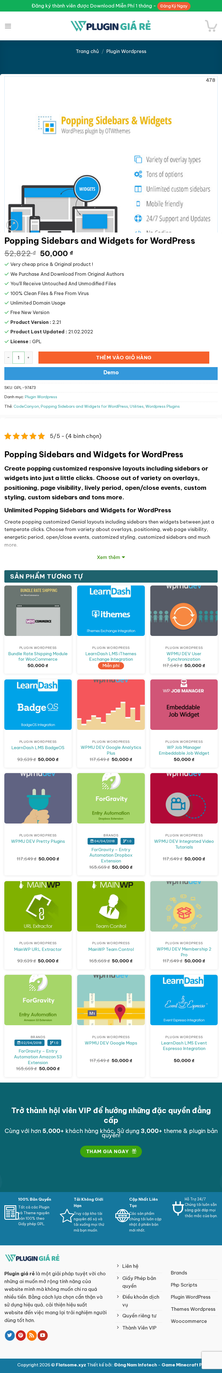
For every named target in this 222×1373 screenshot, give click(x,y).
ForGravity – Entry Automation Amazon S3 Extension (38, 1056)
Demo (111, 372)
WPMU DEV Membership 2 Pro (184, 951)
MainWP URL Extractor (38, 949)
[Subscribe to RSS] (32, 1335)
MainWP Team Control (111, 949)
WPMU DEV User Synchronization (183, 656)
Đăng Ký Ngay (174, 6)
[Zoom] (12, 225)
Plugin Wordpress (126, 51)
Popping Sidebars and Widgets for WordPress (84, 406)
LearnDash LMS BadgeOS (37, 747)
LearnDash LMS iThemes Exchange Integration (110, 656)
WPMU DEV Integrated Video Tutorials (184, 844)
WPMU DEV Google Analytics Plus (111, 750)
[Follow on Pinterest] (21, 1335)
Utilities (137, 406)
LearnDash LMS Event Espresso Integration (184, 1045)
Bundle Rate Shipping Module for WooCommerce (38, 656)
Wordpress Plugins (162, 406)
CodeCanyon (26, 406)
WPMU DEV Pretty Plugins (38, 841)
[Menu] (8, 26)
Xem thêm (108, 557)
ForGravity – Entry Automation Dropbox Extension (110, 855)
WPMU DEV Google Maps (111, 1043)
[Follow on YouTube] (43, 1335)
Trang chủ (87, 51)
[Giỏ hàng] (211, 26)
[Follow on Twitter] (10, 1335)
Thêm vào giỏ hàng (124, 357)
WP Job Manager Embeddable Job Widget (184, 750)
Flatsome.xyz (71, 1365)
